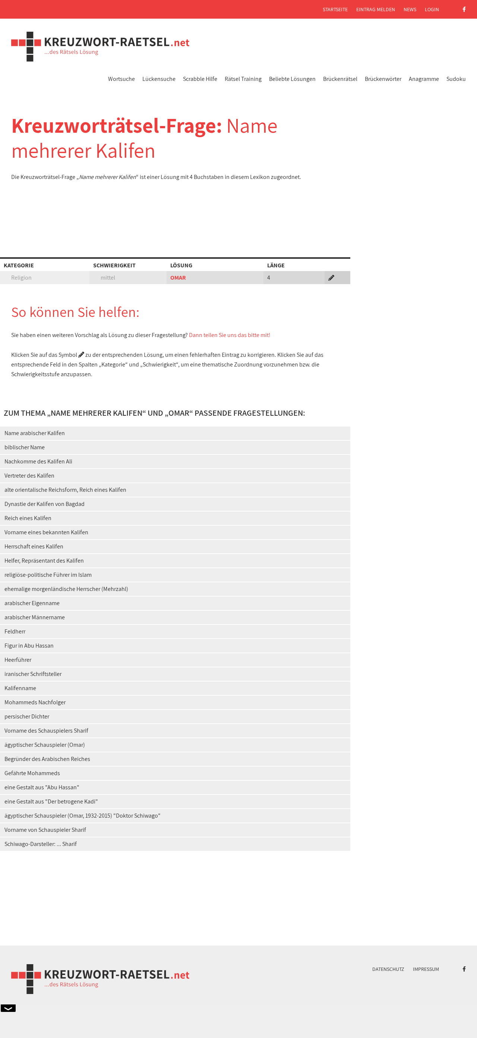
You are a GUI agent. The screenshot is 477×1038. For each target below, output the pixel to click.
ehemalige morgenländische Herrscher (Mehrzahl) (66, 589)
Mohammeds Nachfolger (35, 702)
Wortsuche (121, 79)
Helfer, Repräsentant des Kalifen (44, 560)
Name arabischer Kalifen (34, 433)
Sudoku (456, 79)
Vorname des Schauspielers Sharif (46, 731)
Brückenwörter (383, 79)
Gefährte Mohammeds (32, 773)
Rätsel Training (243, 79)
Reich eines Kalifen (27, 518)
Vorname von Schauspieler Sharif (45, 830)
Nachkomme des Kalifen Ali (38, 461)
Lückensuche (159, 79)
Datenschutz (388, 969)
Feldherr (14, 631)
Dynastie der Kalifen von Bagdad (44, 504)
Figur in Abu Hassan (29, 645)
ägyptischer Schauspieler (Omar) (44, 745)
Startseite (335, 9)
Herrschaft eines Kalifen (33, 546)
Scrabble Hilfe (200, 79)
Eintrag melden (375, 9)
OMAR (178, 277)
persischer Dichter (26, 716)
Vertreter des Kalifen (29, 475)
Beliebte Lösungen (292, 79)
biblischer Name (24, 447)
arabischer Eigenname (32, 603)
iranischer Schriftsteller (32, 674)
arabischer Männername (34, 617)
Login (432, 9)
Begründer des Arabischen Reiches (47, 759)
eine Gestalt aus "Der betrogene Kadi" (51, 801)
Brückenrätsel (340, 79)
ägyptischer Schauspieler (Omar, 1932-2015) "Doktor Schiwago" (82, 816)
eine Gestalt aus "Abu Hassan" (41, 787)
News (410, 9)
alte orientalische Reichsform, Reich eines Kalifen (65, 490)
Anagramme (424, 79)
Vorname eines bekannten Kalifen (46, 532)
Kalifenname (20, 688)
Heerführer (17, 660)
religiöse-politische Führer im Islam (48, 575)
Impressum (426, 969)
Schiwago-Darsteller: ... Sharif (40, 844)
